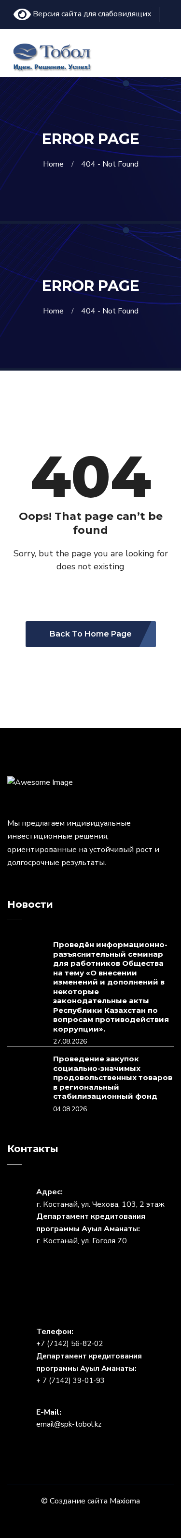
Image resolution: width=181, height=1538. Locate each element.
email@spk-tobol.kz (68, 1424)
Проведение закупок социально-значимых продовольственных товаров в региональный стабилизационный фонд (112, 1077)
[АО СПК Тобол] (52, 56)
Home (55, 164)
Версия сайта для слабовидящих (91, 14)
